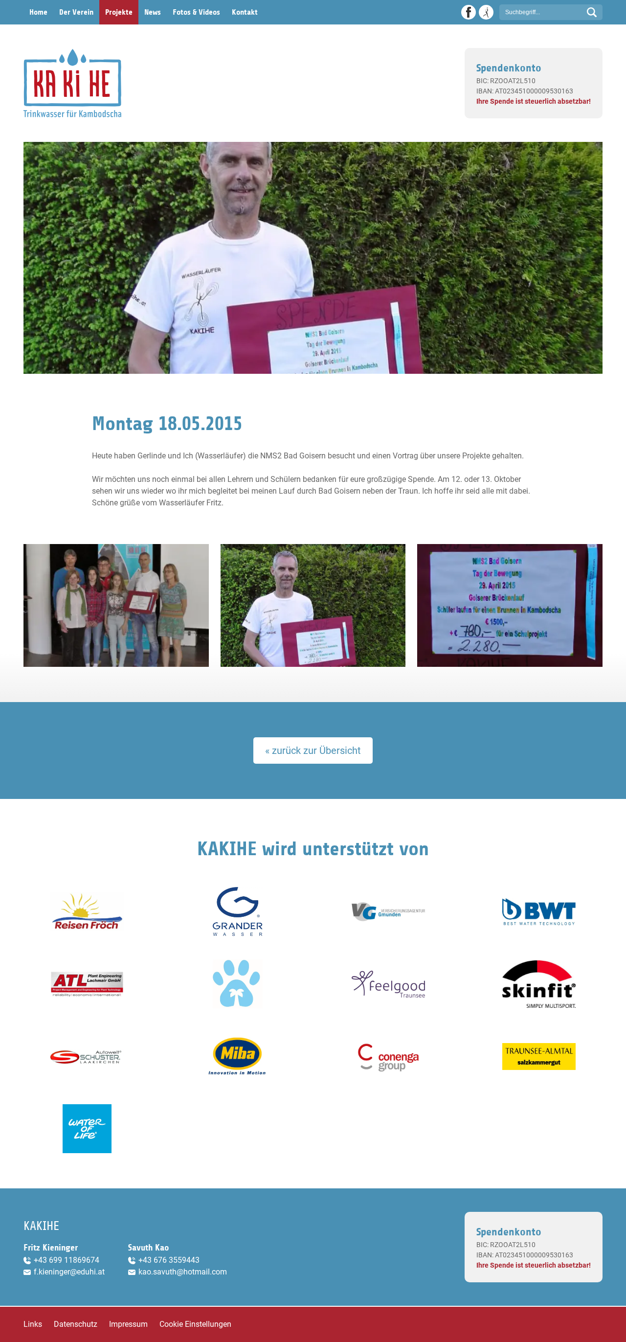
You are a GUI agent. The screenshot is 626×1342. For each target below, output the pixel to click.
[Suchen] (592, 12)
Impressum (128, 1324)
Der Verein (76, 12)
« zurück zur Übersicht (313, 750)
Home (38, 12)
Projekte (119, 12)
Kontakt (245, 12)
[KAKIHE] (72, 83)
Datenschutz (75, 1324)
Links (32, 1324)
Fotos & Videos (196, 12)
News (152, 12)
